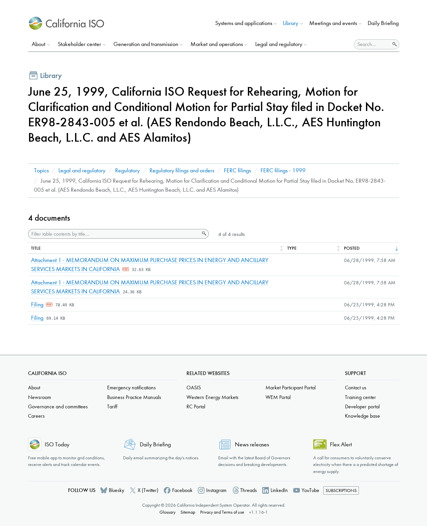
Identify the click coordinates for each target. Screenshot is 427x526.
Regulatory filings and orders (181, 170)
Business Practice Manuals (134, 397)
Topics (41, 170)
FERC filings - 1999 (283, 170)
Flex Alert (341, 444)
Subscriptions (341, 490)
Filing (38, 304)
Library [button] (290, 23)
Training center (360, 397)
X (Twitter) (148, 490)
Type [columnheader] (292, 248)
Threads (248, 490)
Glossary (167, 512)
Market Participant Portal (291, 387)
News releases (252, 444)
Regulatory (127, 170)
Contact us (355, 387)
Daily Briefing (383, 23)
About (34, 387)
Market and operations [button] (216, 44)
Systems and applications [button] (243, 23)
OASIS (193, 387)
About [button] (38, 44)
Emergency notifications (131, 387)
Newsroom (39, 397)
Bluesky (116, 490)
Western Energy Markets (212, 397)
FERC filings (237, 170)
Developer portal (362, 406)
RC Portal (195, 406)
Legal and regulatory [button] (278, 44)
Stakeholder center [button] (79, 44)
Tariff (112, 406)
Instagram (216, 490)
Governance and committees (58, 406)
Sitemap (187, 512)
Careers (36, 416)
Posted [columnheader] (352, 248)
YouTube (310, 490)
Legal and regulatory (81, 170)
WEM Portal (278, 397)
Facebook (182, 490)
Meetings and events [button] (333, 23)
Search (203, 234)
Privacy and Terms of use (222, 512)
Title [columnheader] (36, 248)
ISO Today (57, 444)
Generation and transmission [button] (145, 44)
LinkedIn (279, 490)
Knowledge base (362, 416)
